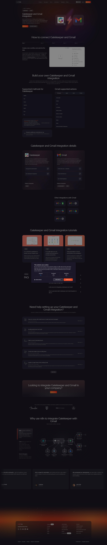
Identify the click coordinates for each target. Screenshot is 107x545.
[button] (38, 279)
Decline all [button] (58, 279)
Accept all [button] (68, 279)
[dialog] (53, 272)
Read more (40, 270)
